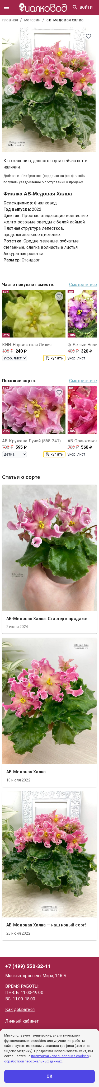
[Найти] (75, 7)
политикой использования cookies (60, 1056)
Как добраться (20, 1009)
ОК (49, 1076)
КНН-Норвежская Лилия (26, 344)
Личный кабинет (22, 1021)
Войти (86, 7)
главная (10, 19)
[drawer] (6, 7)
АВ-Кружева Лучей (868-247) (31, 440)
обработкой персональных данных (33, 1061)
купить (56, 358)
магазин (32, 19)
